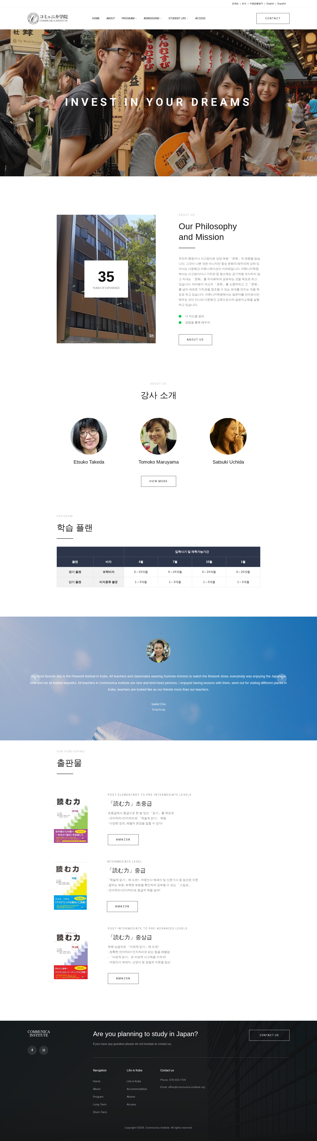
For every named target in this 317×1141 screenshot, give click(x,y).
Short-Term (100, 1112)
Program (128, 18)
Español (282, 3)
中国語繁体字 (256, 3)
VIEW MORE (158, 481)
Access (200, 18)
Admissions (152, 18)
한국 (244, 3)
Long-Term (99, 1104)
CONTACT (273, 18)
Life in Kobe (134, 1081)
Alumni (131, 1096)
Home (96, 1081)
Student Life (178, 18)
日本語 (235, 3)
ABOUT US (195, 339)
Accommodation (137, 1089)
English (270, 3)
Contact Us (269, 1035)
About (110, 18)
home (96, 18)
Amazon (123, 839)
